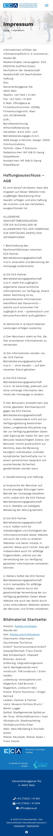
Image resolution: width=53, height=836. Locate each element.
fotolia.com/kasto (26, 626)
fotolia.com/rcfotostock (25, 634)
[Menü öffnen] (46, 5)
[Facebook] (26, 832)
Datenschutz (33, 826)
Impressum (19, 826)
